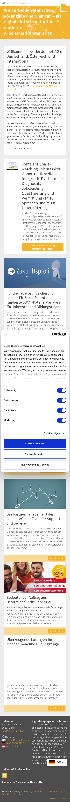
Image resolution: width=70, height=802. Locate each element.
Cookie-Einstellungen (13, 794)
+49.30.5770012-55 (16, 743)
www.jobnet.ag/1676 (58, 791)
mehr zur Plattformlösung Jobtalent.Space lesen (42, 247)
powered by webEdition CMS (60, 799)
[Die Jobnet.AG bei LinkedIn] (4, 775)
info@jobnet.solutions (13, 730)
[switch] (61, 400)
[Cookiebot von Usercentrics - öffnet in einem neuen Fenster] (52, 334)
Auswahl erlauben (35, 454)
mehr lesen (55, 558)
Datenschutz (38, 791)
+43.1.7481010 (13, 746)
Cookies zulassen (35, 443)
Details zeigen (52, 433)
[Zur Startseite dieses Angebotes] (14, 3)
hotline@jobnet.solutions (18, 740)
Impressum (26, 791)
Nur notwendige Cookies (35, 464)
